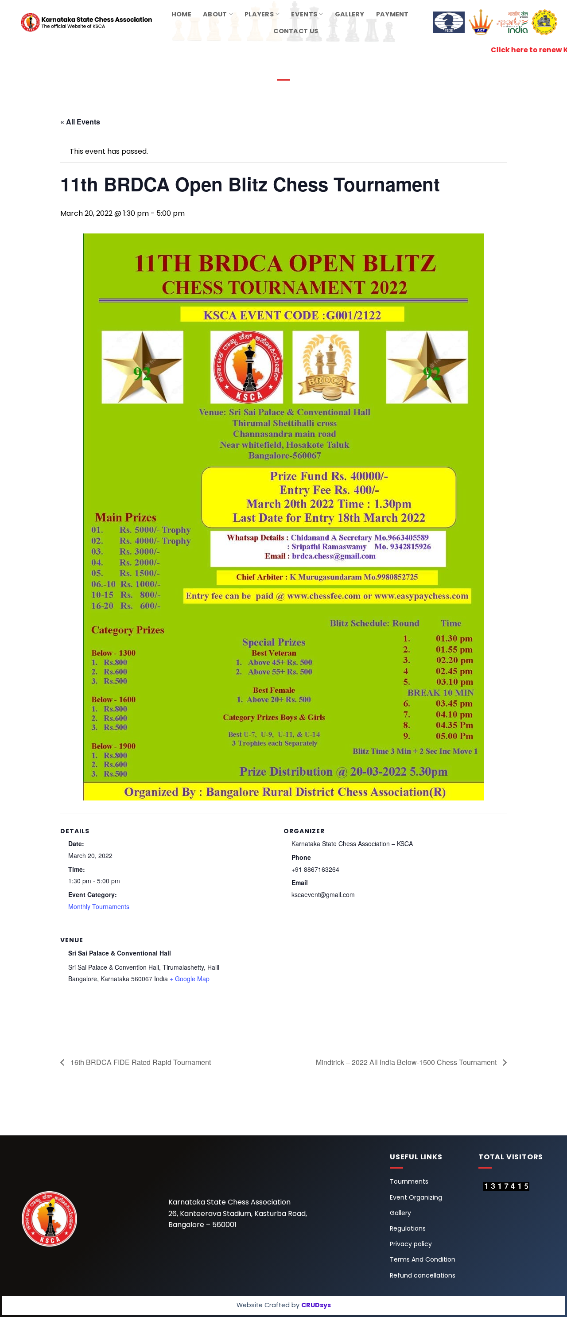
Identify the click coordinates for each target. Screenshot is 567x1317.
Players (259, 14)
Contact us (295, 31)
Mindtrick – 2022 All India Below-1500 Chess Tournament (407, 1062)
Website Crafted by (284, 1305)
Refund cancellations (422, 1275)
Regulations (408, 1228)
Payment (392, 14)
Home (181, 14)
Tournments (409, 1181)
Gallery (350, 14)
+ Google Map (190, 978)
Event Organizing (416, 1197)
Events (304, 14)
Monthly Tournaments (98, 906)
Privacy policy (411, 1243)
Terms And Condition (422, 1259)
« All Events (80, 122)
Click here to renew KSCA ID (482, 50)
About (215, 14)
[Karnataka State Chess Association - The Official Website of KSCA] (73, 22)
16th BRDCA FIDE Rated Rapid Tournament (140, 1062)
